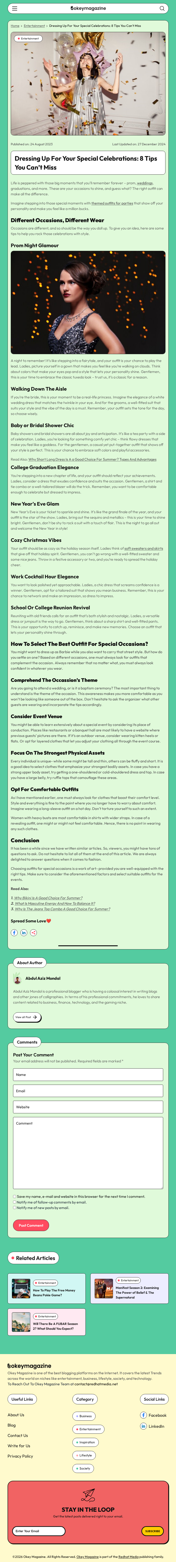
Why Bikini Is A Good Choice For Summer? (48, 898)
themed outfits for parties (112, 203)
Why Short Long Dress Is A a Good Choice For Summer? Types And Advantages (92, 459)
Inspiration (87, 1442)
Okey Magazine (88, 1557)
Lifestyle (86, 1455)
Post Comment (31, 1225)
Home (15, 26)
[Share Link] (14, 932)
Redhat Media (128, 1557)
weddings (145, 183)
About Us (16, 1414)
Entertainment (34, 26)
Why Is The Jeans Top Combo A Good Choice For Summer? (62, 909)
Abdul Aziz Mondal (42, 978)
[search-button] (14, 8)
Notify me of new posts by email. (43, 1207)
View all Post (23, 1017)
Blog (12, 1425)
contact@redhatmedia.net (96, 1384)
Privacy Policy (20, 1456)
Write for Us (19, 1445)
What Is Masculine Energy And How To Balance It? (55, 903)
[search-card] (21, 1288)
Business (86, 1416)
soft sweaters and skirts (143, 548)
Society (85, 1468)
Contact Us (18, 1435)
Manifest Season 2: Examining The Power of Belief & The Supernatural (137, 1292)
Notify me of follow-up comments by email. (52, 1202)
